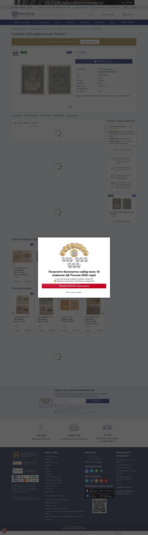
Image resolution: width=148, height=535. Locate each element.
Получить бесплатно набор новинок (74, 286)
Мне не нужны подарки (74, 292)
